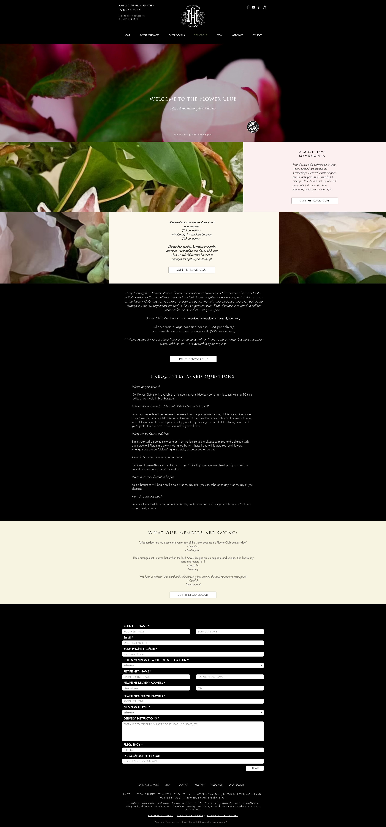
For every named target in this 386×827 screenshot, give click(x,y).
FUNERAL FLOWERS (160, 815)
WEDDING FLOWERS (190, 815)
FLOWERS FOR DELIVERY (222, 815)
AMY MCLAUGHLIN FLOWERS (136, 5)
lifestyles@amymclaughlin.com (204, 797)
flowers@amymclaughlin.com (163, 465)
